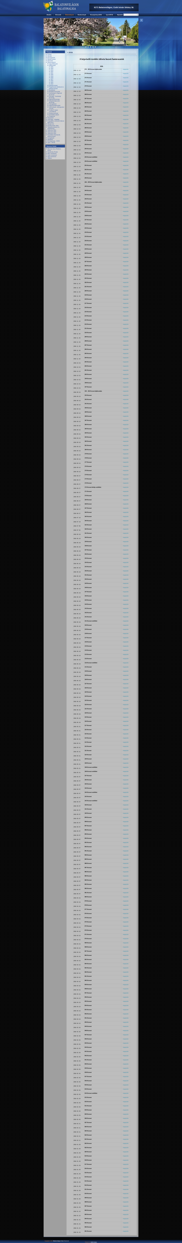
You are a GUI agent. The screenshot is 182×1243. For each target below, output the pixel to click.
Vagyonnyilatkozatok (54, 105)
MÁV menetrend (51, 153)
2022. (52, 71)
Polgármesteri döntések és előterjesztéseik (56, 87)
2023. (52, 70)
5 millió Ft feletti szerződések (53, 110)
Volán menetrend (52, 155)
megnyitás (126, 69)
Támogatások (52, 104)
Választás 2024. (51, 130)
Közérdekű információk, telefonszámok (53, 135)
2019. (52, 76)
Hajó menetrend (51, 156)
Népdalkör (120, 14)
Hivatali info (50, 124)
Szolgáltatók (50, 138)
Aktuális (49, 14)
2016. (52, 80)
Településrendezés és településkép (53, 127)
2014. (52, 84)
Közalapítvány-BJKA (96, 14)
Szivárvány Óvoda (52, 152)
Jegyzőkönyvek (53, 64)
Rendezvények (82, 14)
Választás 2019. (51, 132)
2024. (52, 68)
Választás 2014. (51, 133)
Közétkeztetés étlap (52, 125)
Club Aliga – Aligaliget (53, 119)
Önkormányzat (69, 14)
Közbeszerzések (53, 113)
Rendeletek (52, 90)
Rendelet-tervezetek (54, 91)
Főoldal (49, 54)
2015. (52, 82)
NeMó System (94, 1242)
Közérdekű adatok (54, 115)
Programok (52, 116)
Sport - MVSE (51, 142)
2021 (52, 73)
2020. (52, 74)
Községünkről (51, 57)
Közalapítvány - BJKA (53, 141)
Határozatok (52, 65)
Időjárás (49, 158)
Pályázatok (50, 118)
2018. (52, 77)
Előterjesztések (53, 85)
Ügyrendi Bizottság (54, 99)
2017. (52, 79)
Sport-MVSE (109, 14)
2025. (52, 67)
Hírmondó (58, 14)
